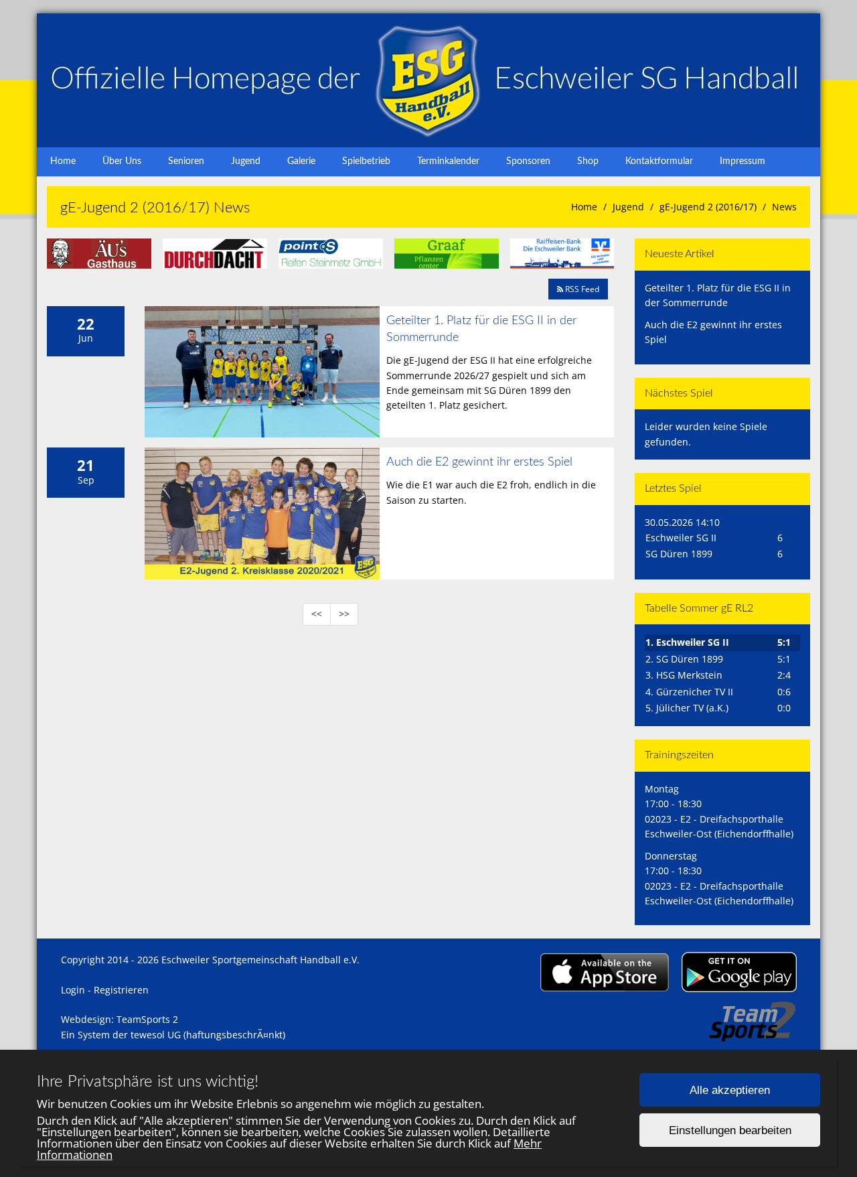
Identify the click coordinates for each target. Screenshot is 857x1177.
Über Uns (121, 161)
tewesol (148, 1034)
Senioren (186, 161)
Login (73, 989)
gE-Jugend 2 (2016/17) (708, 206)
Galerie (301, 161)
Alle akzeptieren (730, 1090)
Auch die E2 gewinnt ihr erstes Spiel (479, 462)
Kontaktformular (659, 161)
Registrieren (121, 989)
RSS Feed (581, 289)
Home (63, 161)
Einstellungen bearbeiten (730, 1130)
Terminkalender (448, 161)
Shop (588, 161)
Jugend (245, 161)
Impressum (742, 161)
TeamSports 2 (147, 1019)
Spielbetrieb (366, 161)
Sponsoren (528, 161)
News (784, 206)
